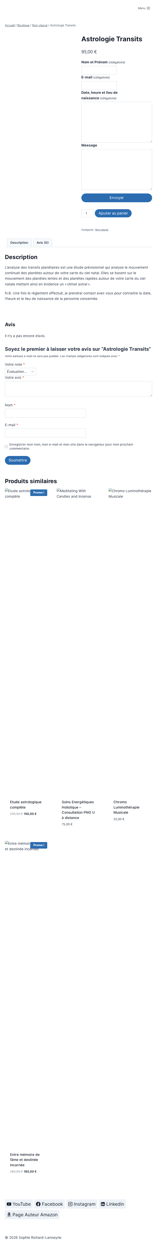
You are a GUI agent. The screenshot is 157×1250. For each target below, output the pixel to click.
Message (89, 145)
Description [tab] (19, 243)
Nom (10, 405)
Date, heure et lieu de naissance (99, 95)
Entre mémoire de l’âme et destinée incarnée (25, 1160)
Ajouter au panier (113, 213)
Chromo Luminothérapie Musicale (126, 807)
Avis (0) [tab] (43, 243)
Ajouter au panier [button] (25, 820)
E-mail (95, 77)
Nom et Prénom (103, 62)
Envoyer (117, 197)
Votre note (15, 364)
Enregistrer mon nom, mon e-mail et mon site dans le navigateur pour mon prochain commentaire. (71, 446)
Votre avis (14, 377)
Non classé (101, 229)
